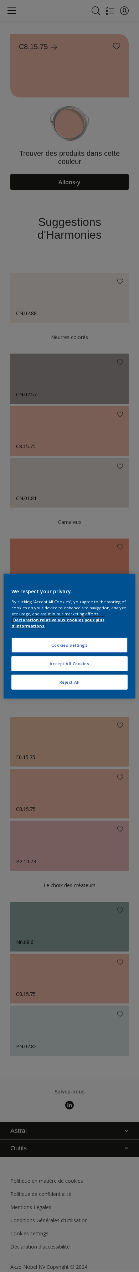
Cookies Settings (69, 645)
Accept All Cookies (69, 663)
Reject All (70, 681)
